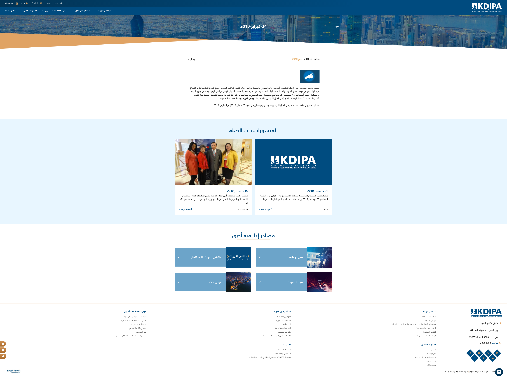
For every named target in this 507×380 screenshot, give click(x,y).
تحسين (48, 3)
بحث (23, 3)
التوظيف (58, 3)
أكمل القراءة (266, 210)
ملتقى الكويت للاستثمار (206, 257)
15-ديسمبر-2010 (237, 191)
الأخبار (337, 27)
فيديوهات (215, 282)
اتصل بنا (448, 371)
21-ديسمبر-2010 (317, 191)
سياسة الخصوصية (460, 371)
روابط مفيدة (295, 282)
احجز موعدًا (11, 3)
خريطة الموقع (474, 371)
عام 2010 (297, 59)
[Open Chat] (499, 372)
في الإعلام (296, 257)
